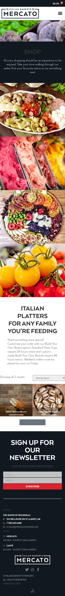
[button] (60, 13)
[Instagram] (32, 569)
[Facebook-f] (38, 569)
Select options (13, 409)
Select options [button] (46, 409)
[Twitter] (27, 569)
